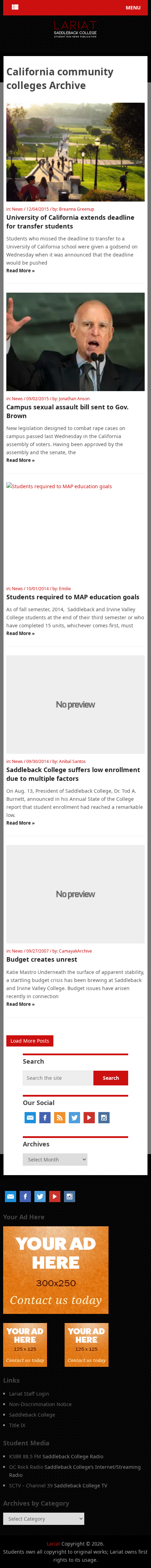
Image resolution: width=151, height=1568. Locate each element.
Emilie (65, 589)
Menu (133, 7)
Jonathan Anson (74, 399)
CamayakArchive (75, 951)
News (17, 209)
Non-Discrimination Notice (40, 1404)
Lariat (53, 1543)
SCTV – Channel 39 (31, 1485)
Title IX (17, 1425)
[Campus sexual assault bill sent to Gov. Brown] (75, 342)
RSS (59, 1117)
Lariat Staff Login (29, 1393)
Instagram (104, 1117)
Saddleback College (32, 1414)
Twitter (74, 1117)
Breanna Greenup (76, 209)
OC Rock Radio (26, 1467)
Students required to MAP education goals (72, 597)
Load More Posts (30, 1040)
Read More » (20, 270)
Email (30, 1117)
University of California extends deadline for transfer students (70, 221)
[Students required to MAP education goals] (75, 531)
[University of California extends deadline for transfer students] (75, 152)
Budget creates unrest (41, 959)
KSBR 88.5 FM (25, 1456)
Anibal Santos (72, 761)
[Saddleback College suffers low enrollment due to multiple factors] (75, 704)
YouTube (89, 1117)
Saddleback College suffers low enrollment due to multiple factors (73, 774)
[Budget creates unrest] (75, 894)
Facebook (45, 1117)
